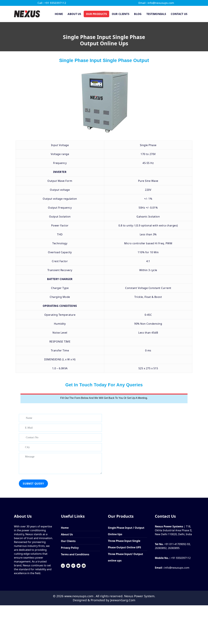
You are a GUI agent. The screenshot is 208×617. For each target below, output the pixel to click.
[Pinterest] (73, 566)
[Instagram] (63, 566)
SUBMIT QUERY (33, 483)
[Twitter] (78, 566)
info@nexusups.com (176, 567)
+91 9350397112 (181, 558)
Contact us (179, 14)
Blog (138, 14)
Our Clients (120, 14)
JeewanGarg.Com (122, 600)
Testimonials (156, 14)
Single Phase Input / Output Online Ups (126, 531)
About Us (67, 534)
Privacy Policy (70, 547)
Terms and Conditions (75, 554)
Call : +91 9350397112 (52, 3)
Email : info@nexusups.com (156, 3)
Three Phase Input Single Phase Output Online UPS (124, 544)
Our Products (96, 14)
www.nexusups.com (79, 596)
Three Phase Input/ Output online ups (125, 557)
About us (74, 14)
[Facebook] (68, 566)
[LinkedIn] (84, 566)
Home (59, 14)
